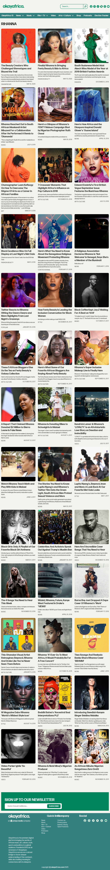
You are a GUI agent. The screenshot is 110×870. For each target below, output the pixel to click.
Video (53, 15)
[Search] (85, 6)
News (18, 15)
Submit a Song (62, 825)
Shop (78, 15)
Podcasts (88, 15)
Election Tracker (101, 15)
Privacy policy (62, 822)
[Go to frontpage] (13, 6)
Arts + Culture (65, 15)
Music (29, 15)
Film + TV (41, 15)
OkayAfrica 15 (7, 15)
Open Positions (62, 827)
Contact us (61, 820)
